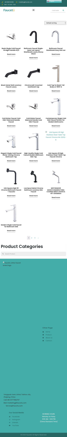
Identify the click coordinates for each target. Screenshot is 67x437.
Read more (11, 54)
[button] (33, 10)
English (51, 1)
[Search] (63, 10)
